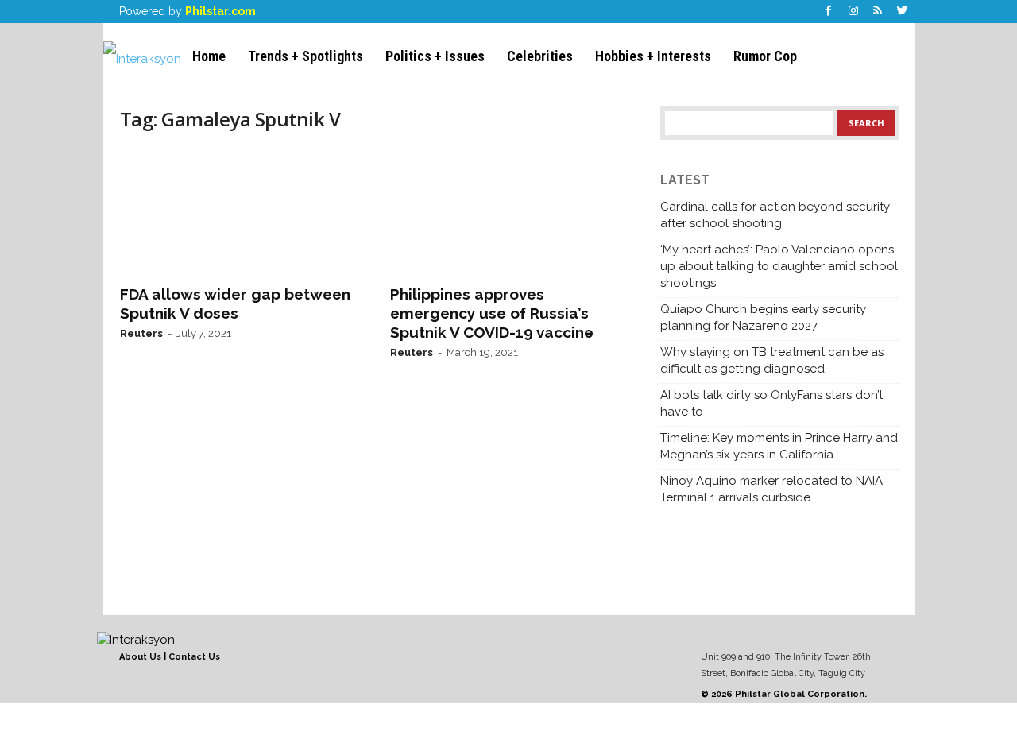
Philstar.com (220, 11)
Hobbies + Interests (653, 56)
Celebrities (540, 56)
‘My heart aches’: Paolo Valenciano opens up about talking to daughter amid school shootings (779, 266)
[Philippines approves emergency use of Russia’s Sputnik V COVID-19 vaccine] (509, 211)
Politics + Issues (435, 56)
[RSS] (877, 11)
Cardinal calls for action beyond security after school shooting (775, 214)
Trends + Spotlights (305, 56)
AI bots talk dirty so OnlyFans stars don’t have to (771, 403)
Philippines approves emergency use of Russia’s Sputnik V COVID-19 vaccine (492, 313)
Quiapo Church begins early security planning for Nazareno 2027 (763, 317)
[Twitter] (902, 11)
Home (209, 56)
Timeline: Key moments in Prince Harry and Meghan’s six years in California (779, 446)
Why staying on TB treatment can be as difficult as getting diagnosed (772, 360)
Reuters (141, 333)
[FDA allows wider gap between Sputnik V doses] (239, 211)
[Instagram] (853, 11)
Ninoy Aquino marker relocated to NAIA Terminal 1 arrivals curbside (771, 489)
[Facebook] (828, 11)
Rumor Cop (765, 56)
